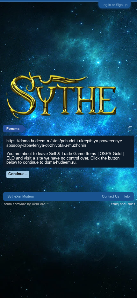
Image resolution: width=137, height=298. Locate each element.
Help (126, 196)
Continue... (17, 174)
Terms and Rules (122, 204)
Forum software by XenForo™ (25, 204)
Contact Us (110, 196)
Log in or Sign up (114, 5)
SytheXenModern (20, 196)
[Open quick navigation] (130, 128)
